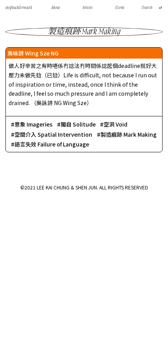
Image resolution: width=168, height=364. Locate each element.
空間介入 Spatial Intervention (53, 134)
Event (119, 7)
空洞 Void (115, 124)
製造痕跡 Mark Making (128, 134)
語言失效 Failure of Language (51, 144)
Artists (87, 7)
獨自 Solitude (78, 124)
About (55, 7)
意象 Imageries (33, 124)
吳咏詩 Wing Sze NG (33, 53)
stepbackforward (18, 7)
